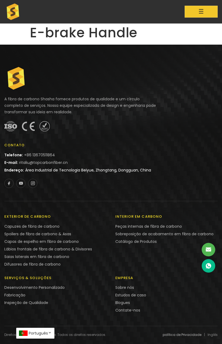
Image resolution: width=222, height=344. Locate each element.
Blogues (122, 302)
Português (38, 333)
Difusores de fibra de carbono (32, 264)
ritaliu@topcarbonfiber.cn (43, 162)
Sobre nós (124, 287)
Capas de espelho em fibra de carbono (41, 241)
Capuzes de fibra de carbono (32, 226)
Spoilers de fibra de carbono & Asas (37, 234)
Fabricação (14, 295)
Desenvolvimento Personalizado (34, 287)
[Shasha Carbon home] (13, 11)
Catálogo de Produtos (136, 241)
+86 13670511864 (39, 155)
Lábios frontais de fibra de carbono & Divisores (48, 249)
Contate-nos (127, 310)
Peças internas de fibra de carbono (148, 226)
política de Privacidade (182, 334)
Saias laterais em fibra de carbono (36, 256)
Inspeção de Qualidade (26, 302)
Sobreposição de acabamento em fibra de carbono (164, 234)
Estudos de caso (130, 295)
